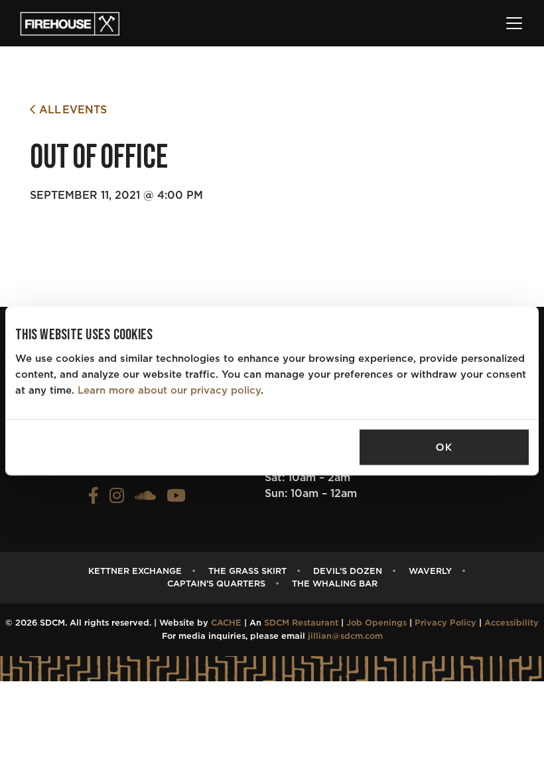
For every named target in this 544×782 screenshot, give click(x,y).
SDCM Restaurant (301, 623)
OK (443, 447)
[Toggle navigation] (514, 23)
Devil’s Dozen (347, 571)
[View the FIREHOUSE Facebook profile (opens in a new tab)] (93, 499)
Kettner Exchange (135, 571)
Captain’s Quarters (216, 584)
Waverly (430, 571)
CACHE (226, 623)
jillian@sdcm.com (345, 636)
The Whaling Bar (334, 584)
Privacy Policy (445, 623)
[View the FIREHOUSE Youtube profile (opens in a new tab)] (176, 499)
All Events (71, 110)
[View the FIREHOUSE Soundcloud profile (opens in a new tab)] (145, 499)
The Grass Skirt (247, 571)
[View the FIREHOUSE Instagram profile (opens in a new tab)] (116, 499)
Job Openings (376, 623)
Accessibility (511, 623)
